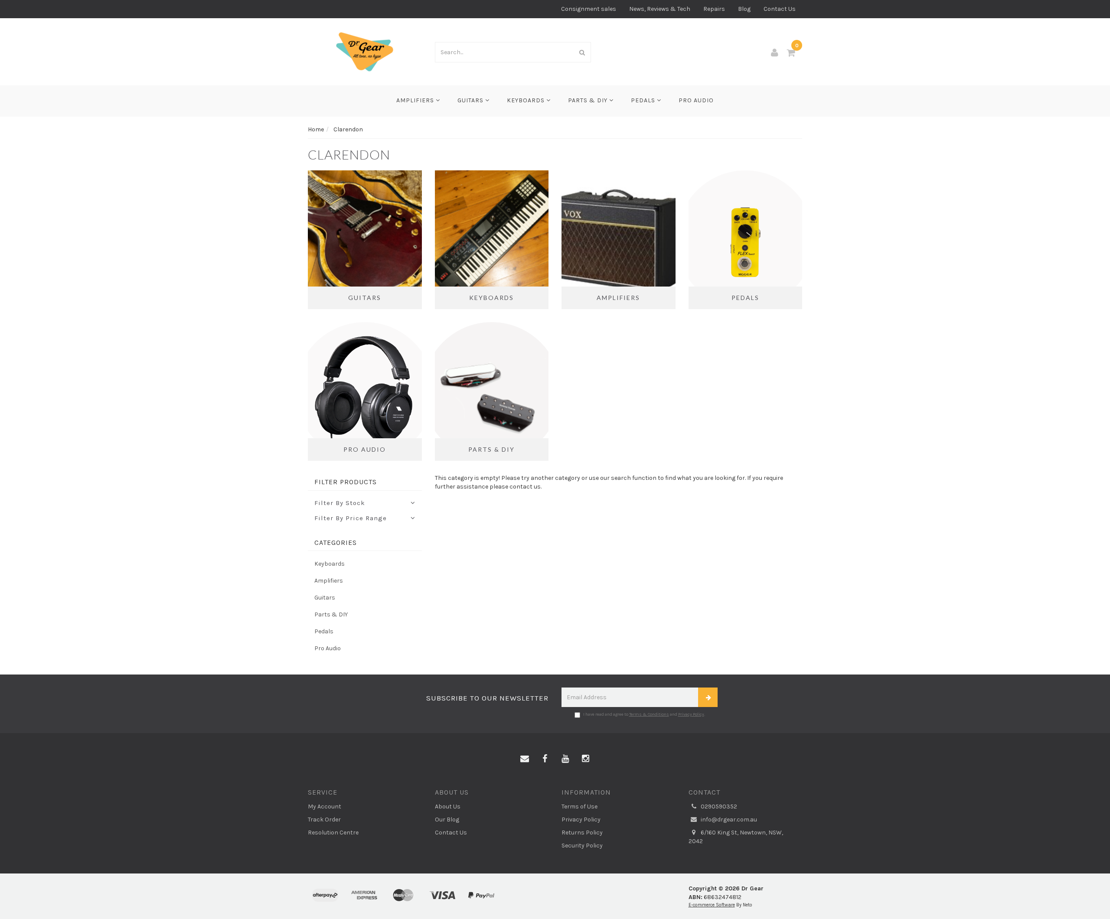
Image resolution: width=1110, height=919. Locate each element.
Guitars (471, 100)
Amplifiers (416, 100)
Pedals (644, 100)
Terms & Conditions (649, 714)
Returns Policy (582, 832)
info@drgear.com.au (728, 819)
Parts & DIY (588, 100)
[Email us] (524, 759)
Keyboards (526, 100)
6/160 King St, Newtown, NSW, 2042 (736, 837)
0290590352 (718, 806)
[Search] (582, 52)
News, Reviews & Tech (659, 9)
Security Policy (582, 845)
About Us (447, 806)
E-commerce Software (712, 905)
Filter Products (345, 482)
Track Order (324, 819)
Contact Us (780, 9)
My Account (324, 806)
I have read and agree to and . (644, 714)
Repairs (714, 9)
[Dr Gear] (365, 51)
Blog (744, 9)
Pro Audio (696, 100)
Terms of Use (579, 806)
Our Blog (447, 819)
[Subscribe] (708, 697)
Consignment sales (588, 9)
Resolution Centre (333, 832)
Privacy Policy (691, 714)
